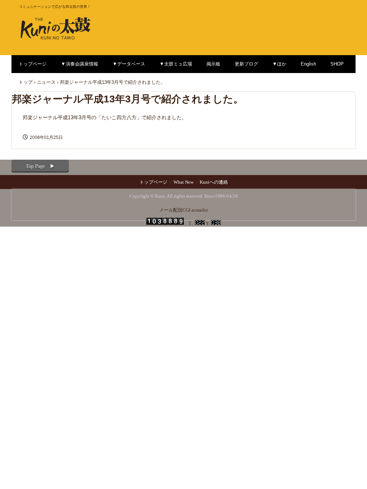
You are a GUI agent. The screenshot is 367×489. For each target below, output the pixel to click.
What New (183, 182)
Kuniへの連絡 (214, 182)
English (308, 64)
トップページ (33, 64)
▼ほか (279, 64)
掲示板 (213, 64)
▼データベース (129, 64)
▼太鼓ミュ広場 (175, 64)
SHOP (337, 64)
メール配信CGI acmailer (183, 210)
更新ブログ (246, 64)
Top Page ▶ (40, 166)
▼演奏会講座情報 (79, 64)
